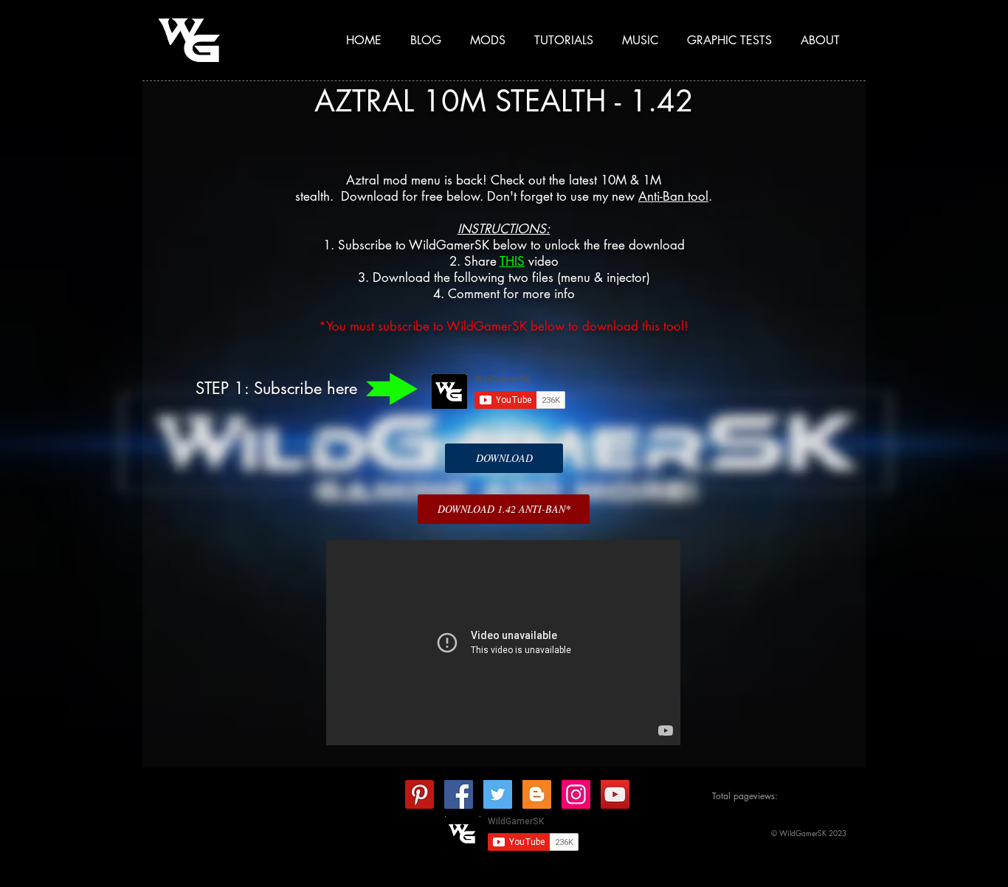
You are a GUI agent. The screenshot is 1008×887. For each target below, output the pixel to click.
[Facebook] (458, 794)
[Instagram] (576, 794)
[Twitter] (497, 794)
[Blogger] (536, 794)
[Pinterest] (419, 794)
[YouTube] (615, 794)
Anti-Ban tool (673, 196)
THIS (512, 261)
